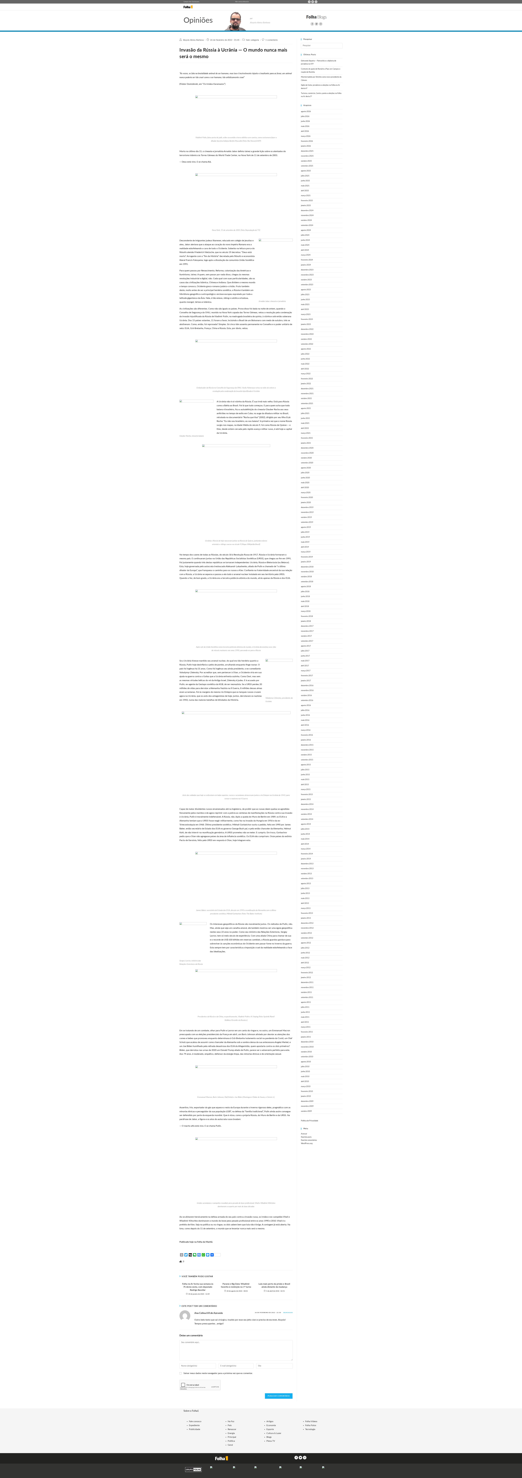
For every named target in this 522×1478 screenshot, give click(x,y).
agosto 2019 (306, 527)
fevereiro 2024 (307, 260)
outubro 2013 (306, 874)
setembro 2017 (307, 641)
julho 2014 (305, 829)
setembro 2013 (307, 878)
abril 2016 (305, 725)
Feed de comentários (309, 1140)
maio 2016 (305, 720)
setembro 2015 (307, 760)
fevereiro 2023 (307, 319)
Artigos (269, 1421)
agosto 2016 (306, 705)
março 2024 (305, 255)
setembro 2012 (307, 938)
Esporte (270, 1429)
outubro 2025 (306, 161)
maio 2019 (305, 542)
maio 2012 (305, 958)
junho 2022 (305, 359)
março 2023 (305, 314)
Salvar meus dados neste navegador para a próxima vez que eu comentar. (218, 1373)
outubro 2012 (306, 933)
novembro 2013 (307, 869)
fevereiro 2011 (307, 1032)
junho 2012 (305, 953)
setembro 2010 (307, 1057)
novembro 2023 (307, 275)
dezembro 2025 (307, 151)
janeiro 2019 (306, 562)
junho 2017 (305, 656)
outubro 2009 (306, 1111)
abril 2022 (305, 369)
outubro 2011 (306, 992)
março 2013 (305, 908)
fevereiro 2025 (307, 201)
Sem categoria (252, 40)
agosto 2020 (306, 468)
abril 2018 (305, 606)
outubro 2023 (306, 280)
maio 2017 (305, 661)
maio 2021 (305, 423)
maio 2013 (305, 898)
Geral (230, 1445)
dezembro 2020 (307, 448)
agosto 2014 (306, 824)
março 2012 (305, 968)
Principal (232, 1437)
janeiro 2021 (306, 443)
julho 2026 (305, 116)
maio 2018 (305, 601)
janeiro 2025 (306, 205)
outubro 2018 (306, 577)
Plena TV (270, 1441)
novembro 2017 (307, 631)
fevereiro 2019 (307, 557)
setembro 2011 (307, 997)
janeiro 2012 (306, 977)
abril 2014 (305, 844)
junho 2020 (305, 478)
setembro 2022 (307, 344)
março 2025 (305, 196)
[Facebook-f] (309, 1)
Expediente (194, 1425)
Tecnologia (310, 1429)
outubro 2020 (306, 458)
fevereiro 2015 (307, 794)
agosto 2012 (306, 943)
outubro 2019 (306, 517)
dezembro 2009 (307, 1101)
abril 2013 (305, 903)
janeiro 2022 (306, 384)
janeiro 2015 (306, 799)
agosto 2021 (306, 408)
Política (231, 1441)
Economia (271, 1425)
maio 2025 (305, 186)
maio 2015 (305, 779)
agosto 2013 (306, 884)
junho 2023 (305, 300)
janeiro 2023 (306, 324)
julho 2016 (305, 710)
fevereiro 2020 (307, 497)
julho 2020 (305, 473)
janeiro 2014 (306, 859)
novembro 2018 (307, 572)
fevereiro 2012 (307, 973)
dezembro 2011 (307, 982)
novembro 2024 (307, 215)
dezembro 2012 (307, 923)
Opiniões (198, 20)
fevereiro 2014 (307, 854)
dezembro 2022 (307, 329)
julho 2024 (305, 235)
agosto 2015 (306, 765)
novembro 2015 (307, 750)
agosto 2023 (306, 290)
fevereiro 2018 (307, 616)
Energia (231, 1433)
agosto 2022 (306, 349)
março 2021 (305, 433)
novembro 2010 (307, 1047)
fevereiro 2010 (307, 1091)
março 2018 (305, 611)
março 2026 (305, 136)
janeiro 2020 (306, 502)
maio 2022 (305, 364)
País (230, 1425)
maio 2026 (305, 126)
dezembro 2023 (307, 270)
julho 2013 (305, 888)
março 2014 (305, 849)
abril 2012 (305, 963)
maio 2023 (305, 304)
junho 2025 (305, 181)
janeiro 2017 (306, 681)
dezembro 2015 (307, 745)
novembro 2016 (307, 690)
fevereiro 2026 (307, 141)
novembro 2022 (307, 334)
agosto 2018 (306, 587)
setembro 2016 (307, 700)
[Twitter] (312, 1)
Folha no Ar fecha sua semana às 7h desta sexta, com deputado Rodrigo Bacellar (197, 1287)
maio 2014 (305, 839)
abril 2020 (305, 487)
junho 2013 (305, 893)
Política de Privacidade (309, 1121)
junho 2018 (305, 596)
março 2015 (305, 789)
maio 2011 (305, 1017)
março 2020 (305, 493)
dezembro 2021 (307, 389)
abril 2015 (305, 785)
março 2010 (305, 1086)
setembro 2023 (307, 285)
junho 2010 (305, 1071)
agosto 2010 (306, 1062)
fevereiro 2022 (307, 379)
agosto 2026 (306, 111)
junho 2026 (305, 121)
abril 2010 (305, 1081)
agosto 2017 (306, 646)
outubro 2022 (306, 339)
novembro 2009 (307, 1106)
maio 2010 (305, 1076)
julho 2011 (305, 1007)
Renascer (232, 1429)
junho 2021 (305, 418)
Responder (288, 1312)
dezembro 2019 (307, 507)
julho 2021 (305, 413)
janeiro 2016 (306, 740)
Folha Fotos (310, 1425)
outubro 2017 (306, 636)
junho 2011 (305, 1012)
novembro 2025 (307, 156)
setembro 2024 (307, 225)
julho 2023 (305, 295)
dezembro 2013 (307, 864)
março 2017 (305, 671)
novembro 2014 (307, 809)
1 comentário (271, 40)
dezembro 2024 (307, 210)
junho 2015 (305, 775)
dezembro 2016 (307, 686)
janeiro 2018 (306, 621)
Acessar (304, 1134)
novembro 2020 (307, 453)
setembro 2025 (307, 166)
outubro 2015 (306, 755)
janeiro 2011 (306, 1037)
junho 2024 (305, 240)
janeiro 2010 (306, 1096)
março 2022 (305, 374)
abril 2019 (305, 547)
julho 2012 (305, 948)
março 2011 (305, 1027)
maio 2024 (305, 245)
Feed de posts (306, 1137)
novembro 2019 (307, 512)
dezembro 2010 (307, 1042)
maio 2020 (305, 483)
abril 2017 (305, 666)
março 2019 (305, 552)
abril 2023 (305, 309)
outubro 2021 (306, 398)
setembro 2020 (307, 463)
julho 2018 (305, 592)
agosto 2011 (306, 1002)
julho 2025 (305, 176)
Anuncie (246, 1)
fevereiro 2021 (307, 438)
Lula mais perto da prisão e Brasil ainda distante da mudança (274, 1285)
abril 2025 (305, 191)
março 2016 (305, 730)
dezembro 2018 (307, 567)
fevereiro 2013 (307, 913)
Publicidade (194, 1429)
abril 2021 (305, 428)
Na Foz (231, 1421)
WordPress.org (307, 1143)
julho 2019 (305, 532)
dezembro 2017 (307, 626)
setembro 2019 (307, 522)
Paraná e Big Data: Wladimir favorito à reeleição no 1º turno (236, 1285)
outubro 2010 (306, 1052)
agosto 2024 (306, 230)
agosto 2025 (306, 171)
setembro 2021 (307, 403)
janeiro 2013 (306, 918)
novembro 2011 (307, 987)
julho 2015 (305, 770)
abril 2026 (305, 131)
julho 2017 (305, 651)
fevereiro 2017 (307, 676)
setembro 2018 (307, 582)
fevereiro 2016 (307, 735)
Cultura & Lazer (273, 1433)
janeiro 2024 (306, 265)
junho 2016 (305, 715)
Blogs (269, 1437)
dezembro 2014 (307, 804)
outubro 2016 (306, 695)
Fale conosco (239, 1)
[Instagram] (316, 1)
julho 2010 (305, 1067)
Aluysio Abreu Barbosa (193, 40)
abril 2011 (305, 1022)
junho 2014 (305, 834)
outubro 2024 (306, 220)
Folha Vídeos (311, 1421)
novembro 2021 (307, 394)
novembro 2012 (307, 928)
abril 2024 (305, 250)
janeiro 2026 (306, 146)
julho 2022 (305, 354)
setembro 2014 (307, 819)
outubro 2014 (306, 814)
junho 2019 (305, 537)
